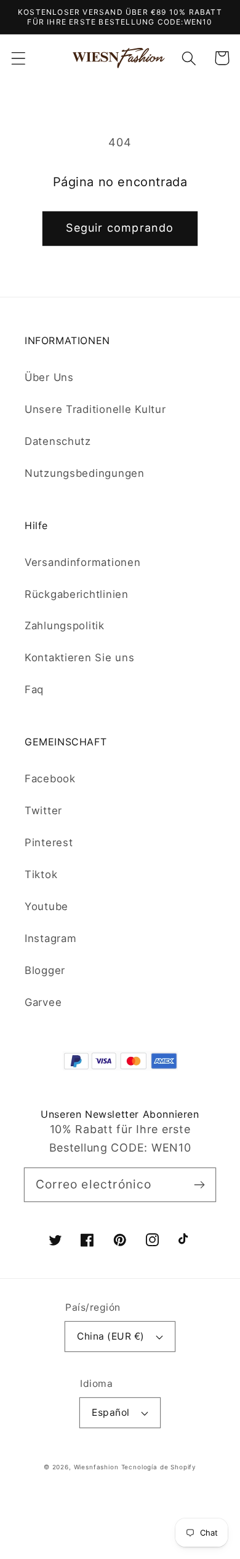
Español (110, 1412)
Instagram (50, 938)
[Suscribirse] (199, 1184)
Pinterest (49, 842)
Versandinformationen (82, 562)
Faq (34, 689)
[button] (18, 58)
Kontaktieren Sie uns (79, 657)
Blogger (45, 970)
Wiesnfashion (96, 1467)
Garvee (43, 1002)
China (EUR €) (110, 1336)
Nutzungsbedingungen (85, 473)
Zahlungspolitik (65, 625)
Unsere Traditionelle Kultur (95, 409)
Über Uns (49, 377)
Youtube (46, 906)
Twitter (43, 810)
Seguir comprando (120, 227)
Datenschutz (58, 441)
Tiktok (41, 874)
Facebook (50, 778)
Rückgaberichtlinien (77, 594)
